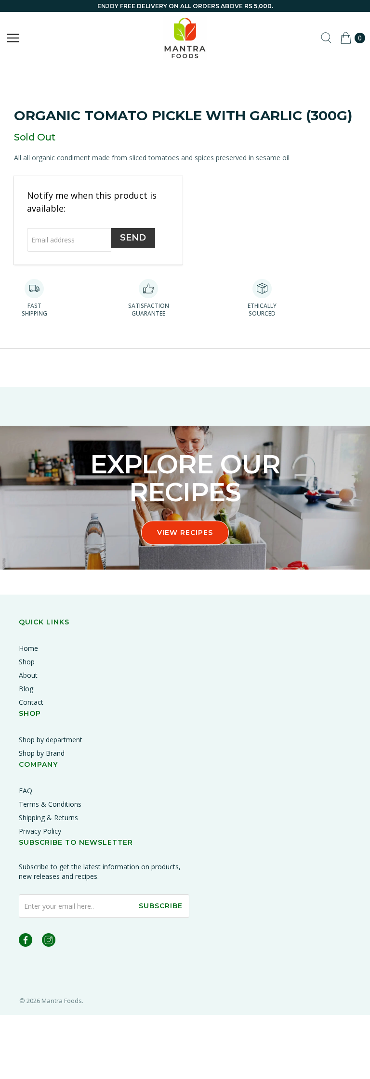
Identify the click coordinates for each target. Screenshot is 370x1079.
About (28, 675)
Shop (27, 661)
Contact (31, 702)
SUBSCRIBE (161, 905)
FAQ (25, 790)
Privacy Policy (40, 831)
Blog (26, 688)
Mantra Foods (61, 1000)
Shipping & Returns (48, 817)
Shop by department (50, 739)
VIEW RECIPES (185, 532)
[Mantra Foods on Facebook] (25, 941)
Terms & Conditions (50, 804)
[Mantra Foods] (185, 38)
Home (28, 648)
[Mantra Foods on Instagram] (48, 941)
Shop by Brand (42, 753)
